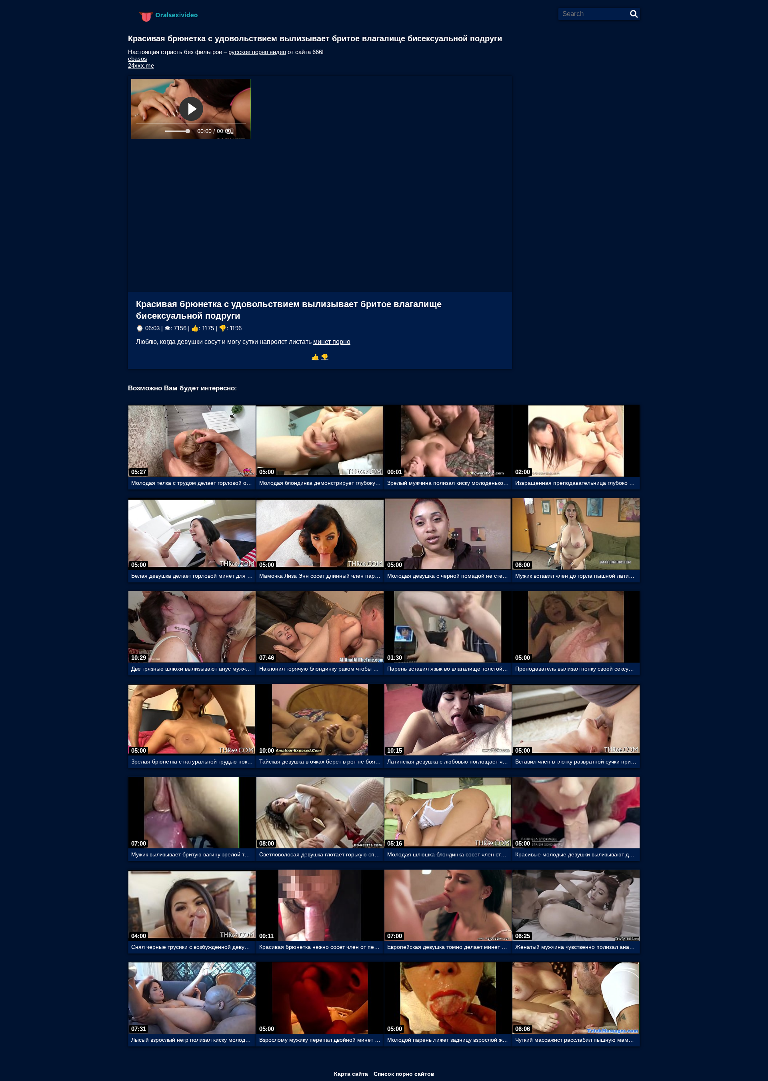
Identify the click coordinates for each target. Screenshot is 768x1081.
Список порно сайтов (404, 1074)
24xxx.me (141, 65)
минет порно (331, 341)
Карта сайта (351, 1074)
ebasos (137, 58)
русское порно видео (257, 51)
